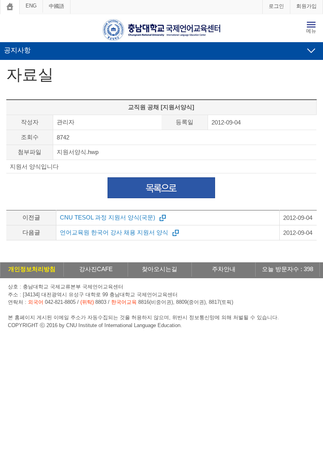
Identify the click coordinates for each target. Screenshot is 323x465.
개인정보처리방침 (32, 269)
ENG (31, 6)
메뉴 (311, 31)
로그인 (276, 6)
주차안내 (224, 269)
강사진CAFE (96, 269)
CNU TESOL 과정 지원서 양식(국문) (107, 217)
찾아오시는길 (159, 269)
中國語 (56, 6)
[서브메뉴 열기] (311, 50)
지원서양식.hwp (77, 152)
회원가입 (306, 6)
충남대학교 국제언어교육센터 (161, 30)
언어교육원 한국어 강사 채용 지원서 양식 (114, 232)
